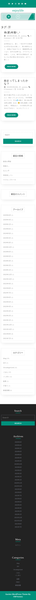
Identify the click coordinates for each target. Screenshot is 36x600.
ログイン (18, 545)
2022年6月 (7, 297)
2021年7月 (7, 338)
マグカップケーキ (9, 180)
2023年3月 (7, 261)
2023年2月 (7, 265)
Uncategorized (8, 367)
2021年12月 (7, 325)
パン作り (6, 377)
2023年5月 (7, 256)
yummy (23, 36)
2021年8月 (7, 334)
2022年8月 (7, 288)
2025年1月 (7, 224)
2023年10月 (7, 247)
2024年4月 (7, 238)
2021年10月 (7, 329)
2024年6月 (7, 229)
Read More (12, 67)
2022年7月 (7, 293)
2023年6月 (7, 252)
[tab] (9, 17)
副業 (4, 381)
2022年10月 (7, 279)
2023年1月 (7, 270)
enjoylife (18, 10)
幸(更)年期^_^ (12, 32)
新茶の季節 (7, 161)
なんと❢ (6, 170)
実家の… (6, 166)
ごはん (5, 372)
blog (4, 358)
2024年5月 (7, 233)
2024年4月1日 (12, 36)
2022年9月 (7, 283)
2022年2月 (7, 315)
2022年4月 (7, 306)
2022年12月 (7, 274)
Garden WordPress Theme (17, 594)
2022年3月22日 (12, 87)
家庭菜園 (6, 390)
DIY (4, 363)
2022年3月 (7, 311)
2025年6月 (7, 215)
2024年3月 (7, 242)
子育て (5, 386)
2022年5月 (7, 302)
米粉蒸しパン (8, 175)
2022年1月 (7, 320)
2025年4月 (7, 220)
